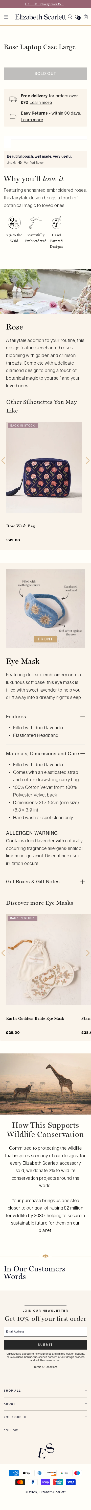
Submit (45, 1345)
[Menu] (6, 16)
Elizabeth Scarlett (52, 1492)
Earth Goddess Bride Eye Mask (35, 1018)
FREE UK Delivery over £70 (44, 4)
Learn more (41, 102)
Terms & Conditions (45, 1367)
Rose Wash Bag (20, 526)
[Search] (70, 17)
